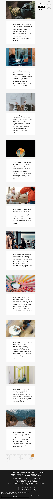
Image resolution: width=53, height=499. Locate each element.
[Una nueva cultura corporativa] (20, 418)
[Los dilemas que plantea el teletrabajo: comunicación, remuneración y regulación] (20, 328)
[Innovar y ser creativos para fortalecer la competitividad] (20, 283)
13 (25, 458)
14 (29, 458)
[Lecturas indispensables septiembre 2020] (20, 102)
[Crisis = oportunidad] (20, 57)
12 (22, 458)
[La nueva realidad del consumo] (20, 240)
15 (33, 458)
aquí (16, 493)
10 (14, 458)
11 (18, 458)
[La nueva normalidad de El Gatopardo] (20, 375)
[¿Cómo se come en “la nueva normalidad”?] (20, 195)
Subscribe (42, 7)
